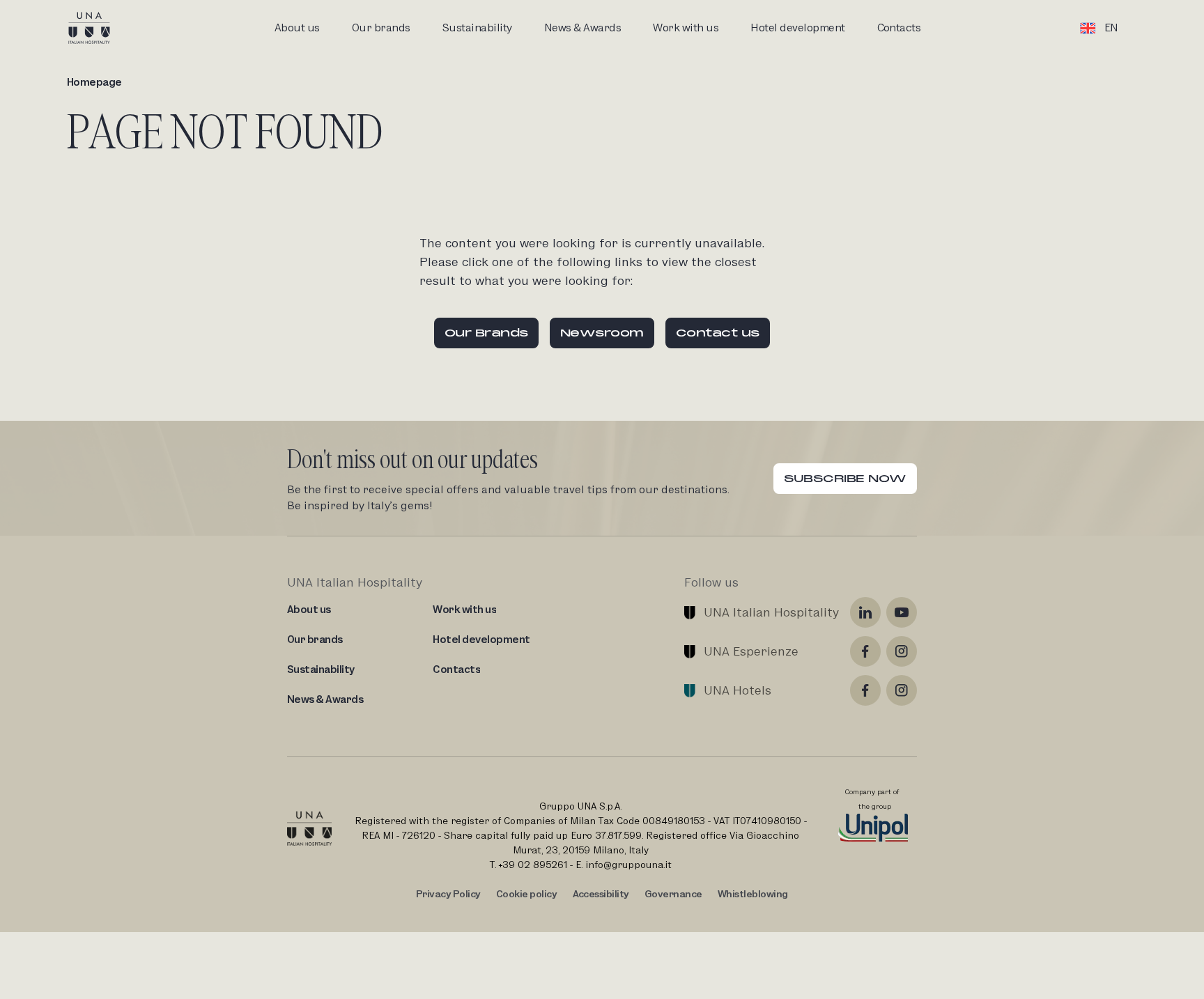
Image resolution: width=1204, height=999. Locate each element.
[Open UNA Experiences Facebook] (865, 651)
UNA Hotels (737, 690)
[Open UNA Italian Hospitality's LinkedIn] (865, 612)
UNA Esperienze (751, 651)
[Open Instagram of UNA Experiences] (901, 651)
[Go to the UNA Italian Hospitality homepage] (100, 28)
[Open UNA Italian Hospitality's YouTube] (901, 612)
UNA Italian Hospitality (771, 612)
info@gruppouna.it (628, 864)
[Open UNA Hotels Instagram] (901, 690)
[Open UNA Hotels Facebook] (865, 690)
